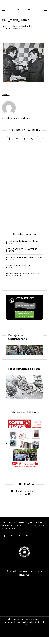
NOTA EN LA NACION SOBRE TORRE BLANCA (24, 259)
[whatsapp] (29, 10)
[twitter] (25, 10)
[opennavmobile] (45, 9)
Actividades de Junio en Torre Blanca (21, 267)
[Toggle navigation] (3, 9)
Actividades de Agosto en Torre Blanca (22, 242)
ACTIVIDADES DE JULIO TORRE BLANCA (21, 250)
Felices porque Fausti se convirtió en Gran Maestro (23, 275)
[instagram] (21, 10)
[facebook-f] (18, 10)
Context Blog (24, 625)
